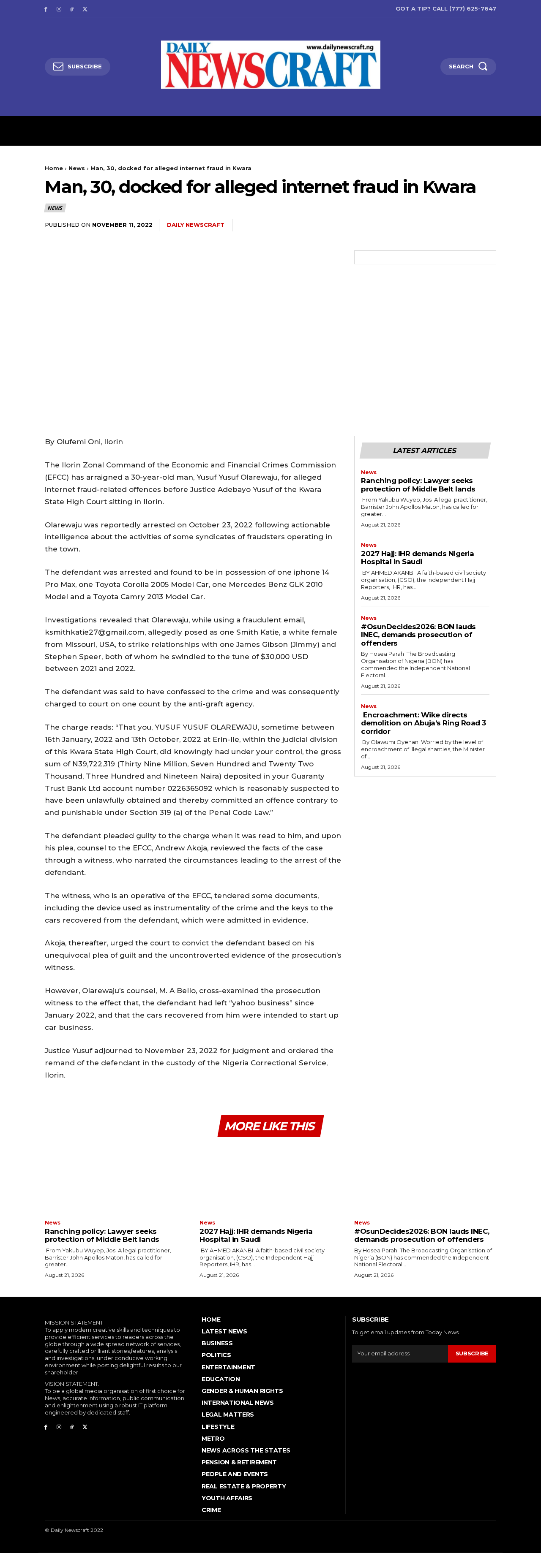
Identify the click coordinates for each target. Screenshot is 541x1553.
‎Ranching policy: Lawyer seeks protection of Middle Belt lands (418, 484)
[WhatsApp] (467, 225)
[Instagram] (59, 8)
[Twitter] (84, 8)
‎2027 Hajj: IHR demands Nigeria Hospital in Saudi (417, 557)
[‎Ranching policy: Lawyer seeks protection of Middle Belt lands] (116, 1179)
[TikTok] (72, 8)
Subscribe (472, 1353)
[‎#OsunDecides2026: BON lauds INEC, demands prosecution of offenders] (425, 1179)
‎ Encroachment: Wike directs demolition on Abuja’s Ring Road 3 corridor (423, 723)
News (76, 168)
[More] (487, 225)
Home (54, 168)
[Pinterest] (448, 225)
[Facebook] (45, 8)
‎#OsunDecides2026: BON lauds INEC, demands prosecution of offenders (418, 634)
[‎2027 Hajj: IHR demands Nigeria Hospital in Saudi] (270, 1179)
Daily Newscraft (195, 224)
